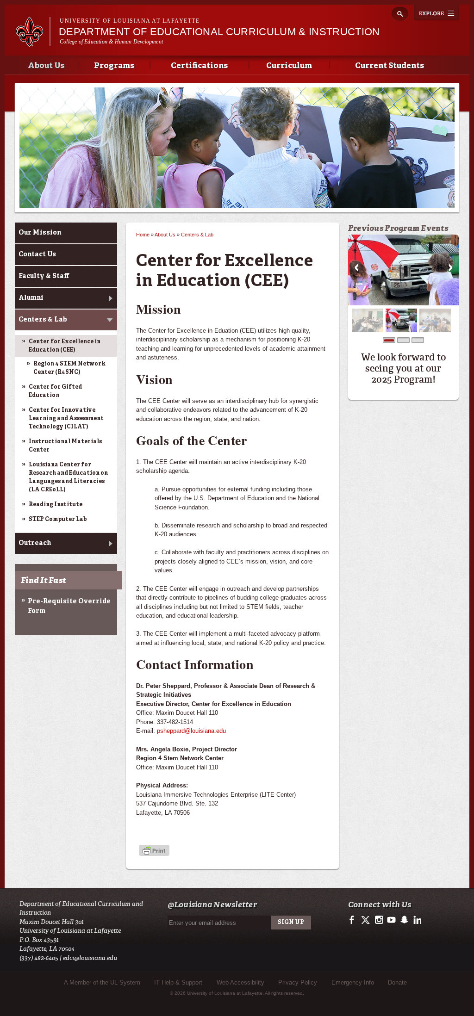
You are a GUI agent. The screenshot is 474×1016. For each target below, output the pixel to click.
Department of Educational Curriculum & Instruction (219, 31)
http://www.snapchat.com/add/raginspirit (404, 920)
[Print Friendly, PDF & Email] (154, 851)
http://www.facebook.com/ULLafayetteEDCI (354, 920)
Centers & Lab (43, 319)
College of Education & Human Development (111, 41)
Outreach (35, 543)
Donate (397, 982)
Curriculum (289, 66)
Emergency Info (352, 982)
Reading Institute (55, 505)
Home (143, 234)
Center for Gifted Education (55, 391)
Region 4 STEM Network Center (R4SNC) (69, 368)
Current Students (389, 66)
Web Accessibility (240, 982)
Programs (114, 66)
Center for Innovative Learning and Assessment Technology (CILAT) (66, 419)
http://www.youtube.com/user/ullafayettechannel (391, 920)
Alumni (31, 298)
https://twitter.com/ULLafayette (366, 920)
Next (450, 267)
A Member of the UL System (102, 982)
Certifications (199, 66)
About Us (46, 66)
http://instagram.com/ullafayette (379, 920)
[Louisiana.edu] (32, 42)
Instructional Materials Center (65, 446)
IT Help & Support (178, 982)
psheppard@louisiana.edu (191, 730)
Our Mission (40, 232)
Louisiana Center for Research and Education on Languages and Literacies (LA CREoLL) (68, 477)
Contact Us (37, 254)
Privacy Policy (297, 982)
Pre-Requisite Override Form (69, 606)
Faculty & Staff (44, 276)
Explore (436, 12)
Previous (356, 267)
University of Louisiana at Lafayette (130, 21)
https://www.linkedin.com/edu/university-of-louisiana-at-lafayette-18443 (416, 920)
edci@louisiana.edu (90, 958)
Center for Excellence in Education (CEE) (64, 346)
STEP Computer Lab (58, 519)
